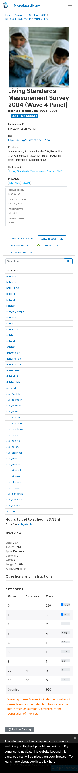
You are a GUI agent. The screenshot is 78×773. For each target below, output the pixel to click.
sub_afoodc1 (13, 464)
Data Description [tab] (52, 239)
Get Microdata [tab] (49, 245)
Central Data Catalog (26, 15)
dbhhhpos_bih (14, 364)
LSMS (43, 15)
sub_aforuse (13, 476)
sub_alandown (14, 493)
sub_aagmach (14, 399)
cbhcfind (11, 323)
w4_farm (11, 511)
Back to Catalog (21, 729)
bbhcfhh (11, 276)
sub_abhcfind (14, 423)
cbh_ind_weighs (15, 311)
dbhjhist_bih (13, 382)
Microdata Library (27, 5)
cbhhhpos (12, 329)
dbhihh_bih (12, 370)
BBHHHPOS (12, 288)
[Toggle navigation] (70, 5)
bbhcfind (11, 282)
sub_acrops (13, 446)
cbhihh (10, 335)
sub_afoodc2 (13, 470)
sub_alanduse (14, 499)
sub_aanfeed (13, 405)
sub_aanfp (12, 411)
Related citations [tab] (22, 252)
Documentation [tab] (21, 245)
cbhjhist (10, 346)
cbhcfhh (11, 317)
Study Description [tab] (23, 238)
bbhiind (10, 299)
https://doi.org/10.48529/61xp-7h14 (29, 140)
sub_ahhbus (13, 488)
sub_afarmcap (14, 452)
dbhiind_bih (12, 376)
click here (48, 761)
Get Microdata (26, 115)
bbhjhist (10, 305)
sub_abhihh (12, 435)
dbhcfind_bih (13, 358)
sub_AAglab (13, 393)
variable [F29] (41, 19)
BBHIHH (10, 293)
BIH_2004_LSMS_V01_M (18, 19)
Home (8, 15)
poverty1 (11, 387)
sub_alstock (13, 505)
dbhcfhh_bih (13, 352)
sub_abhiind (13, 440)
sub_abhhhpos (14, 429)
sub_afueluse (14, 482)
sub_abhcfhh (13, 417)
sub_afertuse (13, 458)
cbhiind (10, 341)
